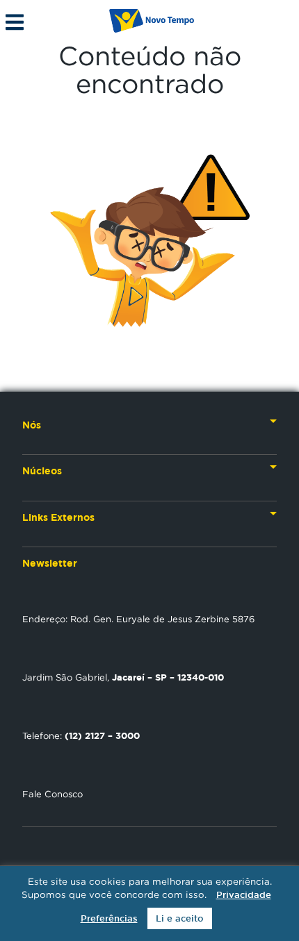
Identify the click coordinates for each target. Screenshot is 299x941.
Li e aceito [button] (180, 918)
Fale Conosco (52, 794)
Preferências (109, 918)
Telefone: (81, 735)
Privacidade (243, 895)
